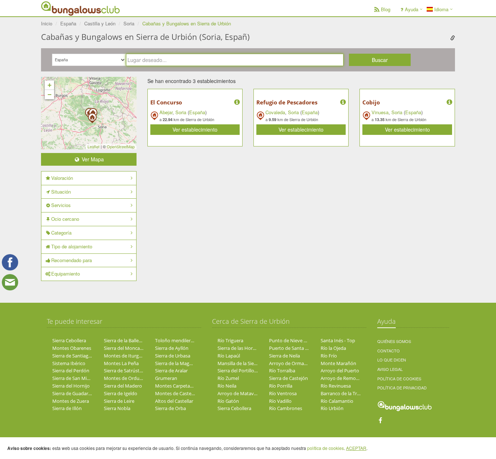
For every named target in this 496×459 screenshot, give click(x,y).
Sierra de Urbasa (172, 355)
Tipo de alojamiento (71, 246)
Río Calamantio (337, 401)
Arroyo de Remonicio (343, 378)
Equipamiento (65, 273)
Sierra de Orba (170, 408)
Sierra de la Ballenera (126, 340)
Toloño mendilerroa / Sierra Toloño (193, 340)
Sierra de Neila (284, 355)
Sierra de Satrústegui (126, 370)
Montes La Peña (121, 363)
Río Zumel (228, 378)
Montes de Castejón (176, 393)
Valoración (62, 177)
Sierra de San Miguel (74, 378)
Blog (385, 9)
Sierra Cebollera (69, 340)
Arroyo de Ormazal (289, 363)
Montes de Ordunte (125, 378)
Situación (61, 191)
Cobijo (371, 102)
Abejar (165, 112)
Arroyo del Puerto (340, 370)
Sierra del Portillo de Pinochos (249, 370)
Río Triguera (230, 340)
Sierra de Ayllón (171, 348)
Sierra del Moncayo (124, 348)
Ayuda (411, 9)
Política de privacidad (402, 387)
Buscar (380, 59)
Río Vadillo (280, 401)
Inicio (46, 23)
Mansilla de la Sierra (238, 363)
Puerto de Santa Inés (291, 348)
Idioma (440, 9)
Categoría (61, 232)
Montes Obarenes (71, 348)
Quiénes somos (394, 341)
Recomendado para (71, 260)
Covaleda (275, 112)
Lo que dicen (391, 360)
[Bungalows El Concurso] (92, 115)
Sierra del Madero (123, 385)
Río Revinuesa (336, 385)
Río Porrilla (280, 385)
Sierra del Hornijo (71, 385)
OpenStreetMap (121, 146)
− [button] (50, 94)
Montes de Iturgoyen (127, 355)
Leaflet (93, 146)
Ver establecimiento (194, 129)
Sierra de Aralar (171, 370)
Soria (180, 112)
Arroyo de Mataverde (240, 393)
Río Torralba (282, 370)
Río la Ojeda (333, 348)
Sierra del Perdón (70, 370)
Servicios (61, 205)
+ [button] (50, 85)
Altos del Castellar (174, 401)
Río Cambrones (285, 408)
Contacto (388, 350)
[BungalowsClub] (59, 8)
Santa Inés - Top (338, 340)
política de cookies (325, 448)
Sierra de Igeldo (120, 393)
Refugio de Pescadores (286, 102)
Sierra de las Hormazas (242, 348)
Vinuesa (380, 112)
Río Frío (329, 355)
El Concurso (166, 102)
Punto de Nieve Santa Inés (297, 340)
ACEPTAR (356, 448)
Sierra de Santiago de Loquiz (82, 355)
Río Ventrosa (283, 393)
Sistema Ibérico (68, 363)
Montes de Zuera (70, 401)
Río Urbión (332, 408)
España (197, 112)
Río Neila (226, 385)
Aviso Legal (390, 369)
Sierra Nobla (117, 408)
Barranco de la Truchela (346, 393)
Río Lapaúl (228, 355)
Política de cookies (399, 378)
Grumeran (166, 378)
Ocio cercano (65, 218)
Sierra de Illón (67, 408)
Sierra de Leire (119, 401)
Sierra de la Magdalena (179, 363)
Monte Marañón (338, 363)
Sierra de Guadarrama (75, 393)
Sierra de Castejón (288, 378)
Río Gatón (228, 401)
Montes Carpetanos (176, 385)
